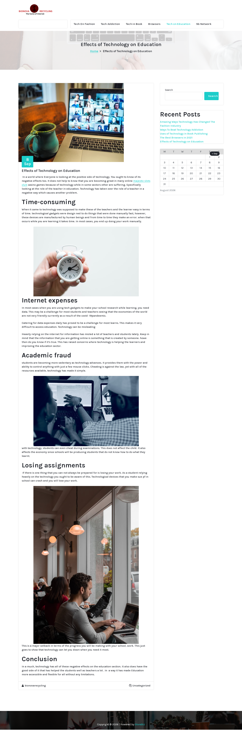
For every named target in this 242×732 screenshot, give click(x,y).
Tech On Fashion (84, 23)
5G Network (203, 23)
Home (94, 51)
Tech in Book (134, 23)
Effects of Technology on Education (181, 141)
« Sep (214, 153)
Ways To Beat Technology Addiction (181, 129)
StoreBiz (140, 724)
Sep (27, 161)
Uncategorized (141, 685)
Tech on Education (178, 23)
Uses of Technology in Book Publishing (184, 133)
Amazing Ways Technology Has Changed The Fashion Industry (187, 123)
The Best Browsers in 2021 (176, 137)
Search (169, 89)
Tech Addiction (110, 23)
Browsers (154, 23)
